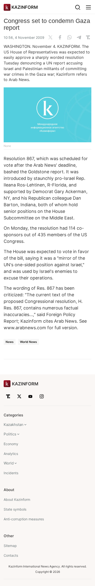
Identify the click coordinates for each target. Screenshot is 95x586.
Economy (11, 444)
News (10, 342)
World (9, 463)
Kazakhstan (13, 424)
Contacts (11, 555)
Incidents (11, 473)
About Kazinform (17, 499)
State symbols (15, 509)
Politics (10, 434)
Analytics (11, 454)
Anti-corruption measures (24, 519)
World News (28, 342)
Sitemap (10, 546)
